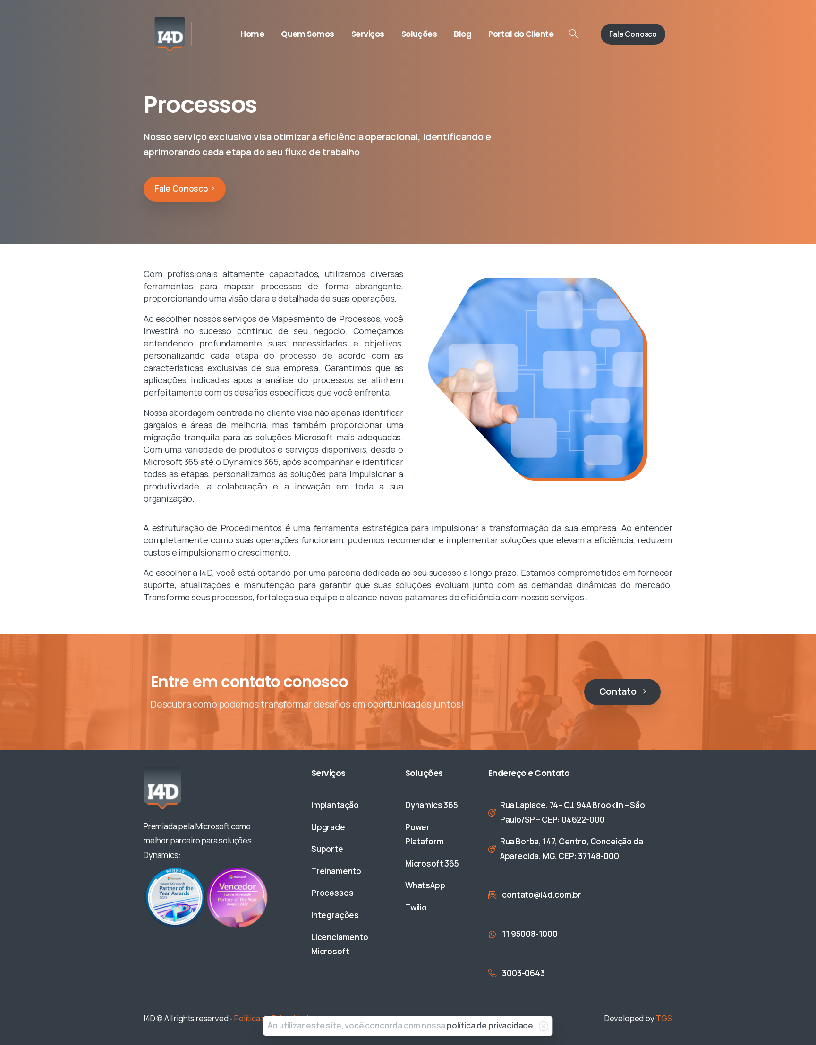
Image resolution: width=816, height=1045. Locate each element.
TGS (664, 1018)
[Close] (543, 1026)
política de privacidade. (491, 1025)
